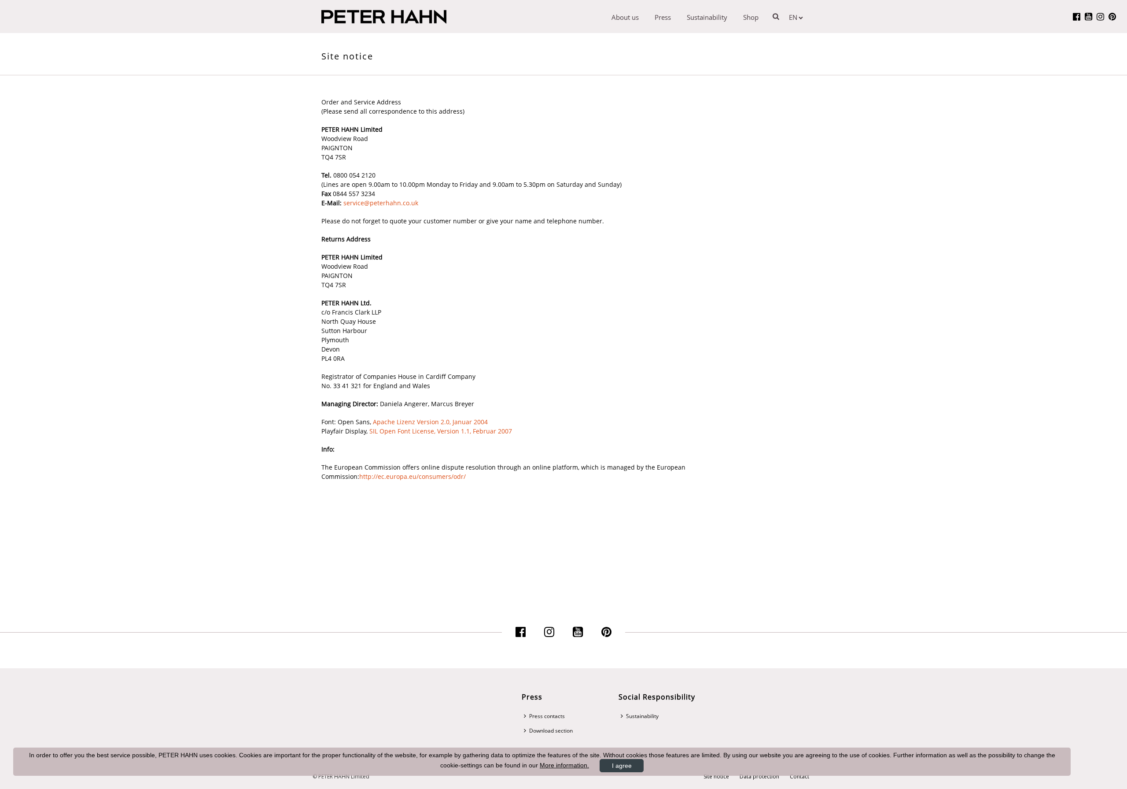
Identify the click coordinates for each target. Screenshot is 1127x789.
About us (625, 17)
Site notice (716, 776)
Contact (799, 776)
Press (663, 17)
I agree (622, 765)
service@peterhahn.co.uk (380, 203)
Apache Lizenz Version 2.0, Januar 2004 (430, 422)
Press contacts (547, 716)
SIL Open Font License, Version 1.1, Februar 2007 (440, 431)
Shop (751, 17)
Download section (551, 730)
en (793, 17)
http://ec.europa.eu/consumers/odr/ (412, 476)
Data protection (759, 776)
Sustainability (707, 17)
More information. (564, 765)
